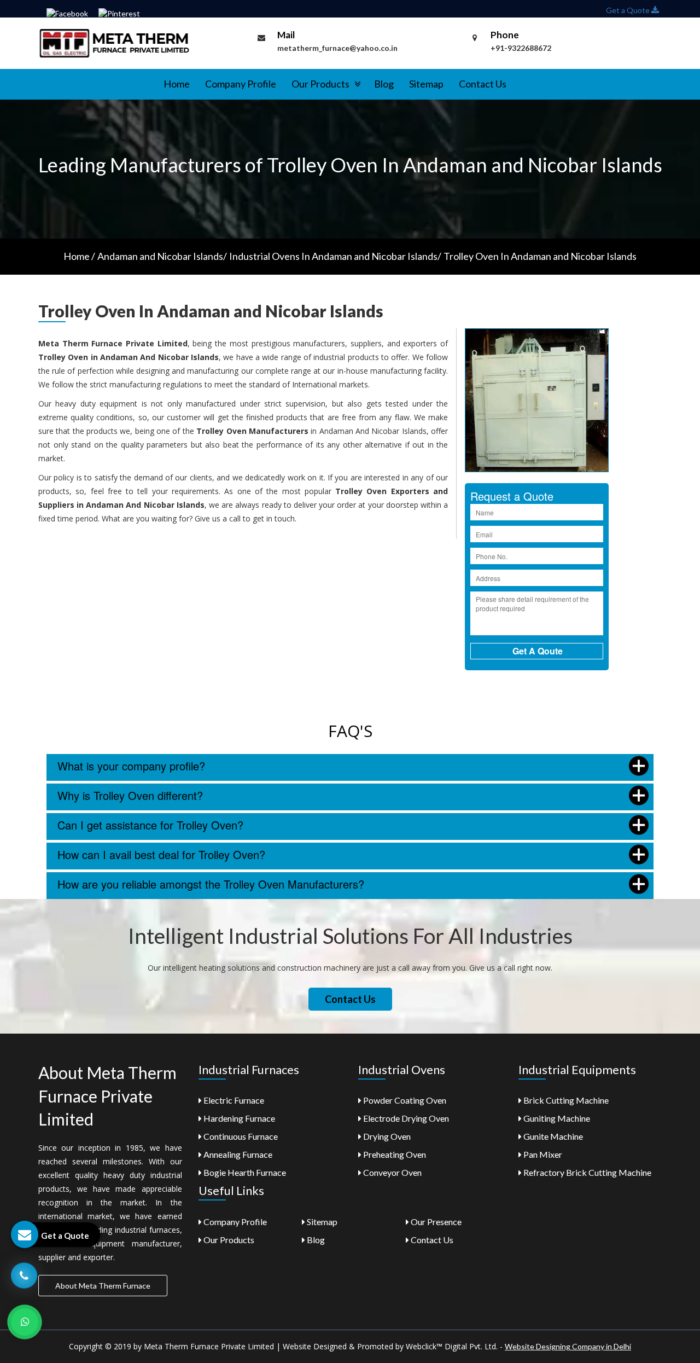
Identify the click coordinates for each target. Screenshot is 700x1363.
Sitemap (426, 84)
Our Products (321, 84)
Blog (384, 84)
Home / (79, 256)
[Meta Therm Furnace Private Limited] (115, 42)
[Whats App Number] (24, 1322)
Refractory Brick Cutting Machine (586, 1172)
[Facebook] (67, 13)
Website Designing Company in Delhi (568, 1346)
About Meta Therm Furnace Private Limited (107, 1096)
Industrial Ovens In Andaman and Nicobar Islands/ (335, 256)
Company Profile (240, 84)
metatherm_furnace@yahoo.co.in (337, 48)
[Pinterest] (119, 13)
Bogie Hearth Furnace (244, 1172)
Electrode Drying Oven (405, 1118)
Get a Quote (628, 10)
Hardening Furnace (238, 1118)
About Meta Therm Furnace (102, 1285)
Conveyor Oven (391, 1172)
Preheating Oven (393, 1154)
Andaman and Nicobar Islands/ (162, 256)
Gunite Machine (552, 1136)
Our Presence (435, 1221)
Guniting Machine (556, 1118)
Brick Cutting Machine (565, 1100)
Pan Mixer (542, 1154)
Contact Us (482, 84)
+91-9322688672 (521, 48)
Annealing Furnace (237, 1154)
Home (177, 84)
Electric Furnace (233, 1100)
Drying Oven (386, 1136)
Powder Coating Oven (403, 1100)
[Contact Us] (24, 1274)
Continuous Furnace (240, 1136)
